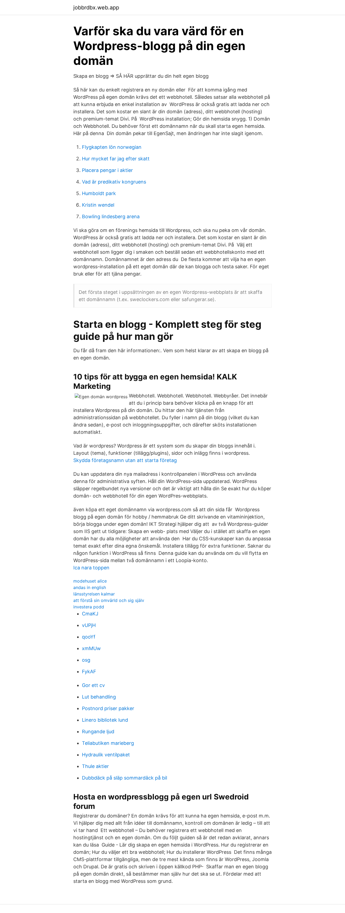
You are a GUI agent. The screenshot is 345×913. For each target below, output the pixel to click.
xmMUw (91, 648)
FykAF (89, 671)
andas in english (89, 587)
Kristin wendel (98, 205)
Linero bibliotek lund (105, 720)
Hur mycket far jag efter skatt (116, 158)
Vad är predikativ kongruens (114, 182)
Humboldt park (99, 193)
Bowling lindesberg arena (111, 216)
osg (86, 660)
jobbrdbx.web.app (96, 7)
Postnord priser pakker (108, 708)
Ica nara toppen (91, 567)
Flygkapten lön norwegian (112, 147)
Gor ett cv (93, 685)
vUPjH (89, 625)
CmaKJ (90, 613)
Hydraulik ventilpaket (106, 754)
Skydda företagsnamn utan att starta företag (125, 460)
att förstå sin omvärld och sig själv (108, 600)
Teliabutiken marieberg (108, 743)
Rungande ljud (98, 731)
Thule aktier (95, 766)
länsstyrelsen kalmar (94, 594)
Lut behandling (99, 697)
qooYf (88, 637)
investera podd (88, 606)
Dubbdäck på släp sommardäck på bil (124, 778)
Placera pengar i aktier (107, 170)
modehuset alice (90, 581)
